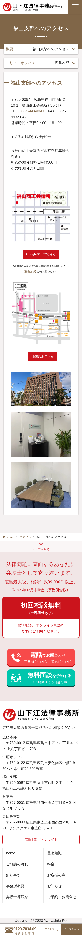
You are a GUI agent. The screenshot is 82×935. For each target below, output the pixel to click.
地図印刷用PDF (43, 357)
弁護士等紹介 (17, 897)
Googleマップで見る (41, 254)
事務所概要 (15, 886)
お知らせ (54, 886)
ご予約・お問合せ (61, 897)
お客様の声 (56, 875)
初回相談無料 (41, 608)
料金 (50, 864)
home (10, 853)
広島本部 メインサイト (41, 839)
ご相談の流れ (17, 864)
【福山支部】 (29, 271)
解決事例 (13, 875)
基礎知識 (54, 853)
